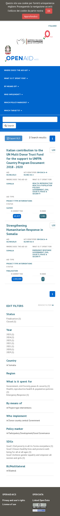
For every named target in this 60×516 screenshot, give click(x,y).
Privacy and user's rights (13, 500)
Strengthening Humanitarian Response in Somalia (24, 229)
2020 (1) (10, 349)
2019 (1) (10, 352)
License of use (9, 504)
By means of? (10, 86)
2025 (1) (10, 334)
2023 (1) (10, 340)
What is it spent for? (15, 78)
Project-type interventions (19, 201)
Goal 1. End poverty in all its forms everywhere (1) (29, 446)
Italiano (52, 26)
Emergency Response (41, 250)
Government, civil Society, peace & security (40, 192)
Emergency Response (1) (17, 395)
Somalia (10, 184)
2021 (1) (10, 346)
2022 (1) (10, 343)
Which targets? (12, 110)
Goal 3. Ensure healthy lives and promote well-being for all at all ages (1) (28, 450)
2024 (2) (10, 337)
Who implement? (12, 94)
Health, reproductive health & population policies (42, 185)
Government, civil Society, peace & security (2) (28, 386)
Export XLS (14, 138)
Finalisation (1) (13, 318)
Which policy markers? (15, 102)
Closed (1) (11, 321)
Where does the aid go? (16, 70)
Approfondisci (30, 16)
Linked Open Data (40, 500)
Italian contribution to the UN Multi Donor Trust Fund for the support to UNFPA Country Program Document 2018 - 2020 (25, 158)
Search (10, 125)
